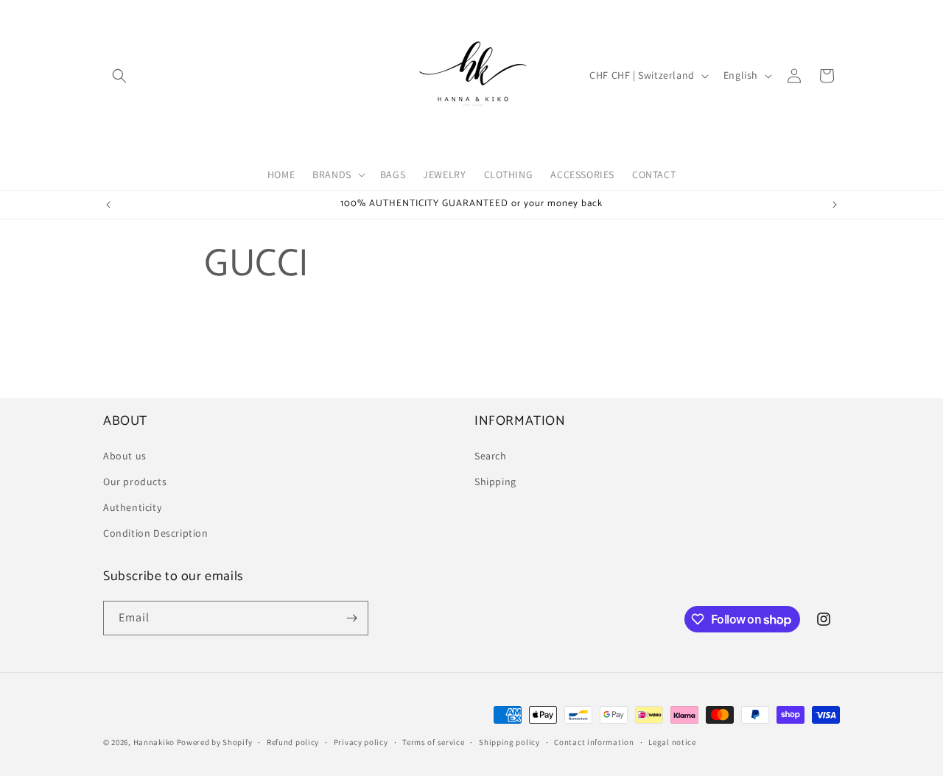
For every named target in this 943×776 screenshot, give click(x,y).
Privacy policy (361, 742)
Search (490, 455)
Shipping (495, 481)
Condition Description (155, 533)
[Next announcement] (834, 205)
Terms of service (433, 742)
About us (125, 455)
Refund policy (293, 742)
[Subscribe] (351, 618)
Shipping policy (509, 742)
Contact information (594, 742)
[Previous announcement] (108, 205)
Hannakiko (154, 742)
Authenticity (132, 507)
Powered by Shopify (215, 742)
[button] (119, 76)
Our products (134, 481)
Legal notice (671, 742)
